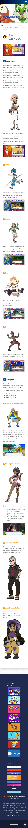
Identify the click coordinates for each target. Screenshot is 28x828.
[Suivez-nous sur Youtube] (15, 824)
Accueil (8, 26)
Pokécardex (14, 766)
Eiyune (14, 788)
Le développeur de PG (14, 782)
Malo (14, 785)
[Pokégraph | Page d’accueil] (14, 17)
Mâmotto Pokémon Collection (14, 777)
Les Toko (19, 387)
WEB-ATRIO (18, 815)
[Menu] (26, 2)
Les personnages (14, 27)
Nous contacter (14, 791)
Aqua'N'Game (14, 773)
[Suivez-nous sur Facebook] (11, 824)
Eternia (14, 770)
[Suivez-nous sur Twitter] (13, 824)
